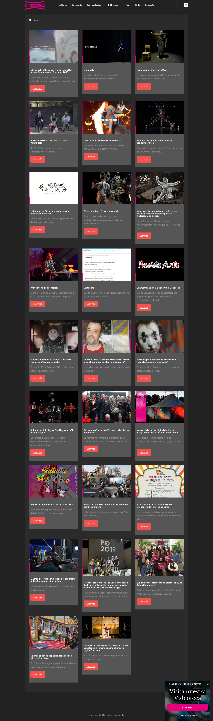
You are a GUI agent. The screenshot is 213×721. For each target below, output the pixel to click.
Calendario (76, 5)
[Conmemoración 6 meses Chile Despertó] (159, 264)
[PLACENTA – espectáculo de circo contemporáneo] (159, 117)
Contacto (149, 5)
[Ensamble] (106, 46)
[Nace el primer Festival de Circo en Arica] (53, 481)
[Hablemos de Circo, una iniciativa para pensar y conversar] (53, 188)
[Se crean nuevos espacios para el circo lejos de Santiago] (53, 632)
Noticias (63, 5)
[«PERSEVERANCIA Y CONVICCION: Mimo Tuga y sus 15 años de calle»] (53, 336)
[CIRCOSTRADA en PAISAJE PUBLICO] (106, 117)
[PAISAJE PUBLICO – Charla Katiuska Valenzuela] (53, 117)
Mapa (128, 5)
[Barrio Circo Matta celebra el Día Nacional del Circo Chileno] (106, 481)
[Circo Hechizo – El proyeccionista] (106, 188)
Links (137, 5)
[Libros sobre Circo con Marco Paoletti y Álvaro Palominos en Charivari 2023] (53, 46)
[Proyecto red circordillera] (53, 264)
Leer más (37, 88)
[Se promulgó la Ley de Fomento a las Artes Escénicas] (106, 407)
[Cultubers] (106, 264)
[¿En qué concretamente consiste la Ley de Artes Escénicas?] (159, 557)
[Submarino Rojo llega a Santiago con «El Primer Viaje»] (53, 407)
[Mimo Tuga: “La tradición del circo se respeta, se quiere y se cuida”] (159, 336)
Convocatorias (94, 5)
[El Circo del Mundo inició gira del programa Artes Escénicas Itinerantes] (53, 555)
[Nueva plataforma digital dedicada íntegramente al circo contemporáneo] (159, 407)
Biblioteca (113, 5)
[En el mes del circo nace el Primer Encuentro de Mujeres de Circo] (159, 481)
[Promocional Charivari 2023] (159, 46)
